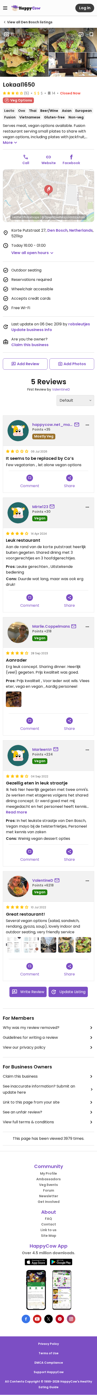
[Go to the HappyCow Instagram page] (71, 1319)
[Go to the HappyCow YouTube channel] (37, 1319)
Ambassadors (48, 1179)
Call (25, 163)
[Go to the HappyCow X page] (48, 1319)
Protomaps (31, 217)
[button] (48, 190)
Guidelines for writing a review (30, 1037)
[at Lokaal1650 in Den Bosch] (13, 699)
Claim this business (29, 345)
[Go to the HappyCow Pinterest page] (60, 1319)
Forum (48, 1190)
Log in (84, 8)
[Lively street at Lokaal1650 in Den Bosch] (48, 945)
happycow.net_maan (52, 424)
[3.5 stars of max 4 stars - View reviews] (13, 93)
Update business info (31, 329)
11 (12, 34)
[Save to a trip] (81, 34)
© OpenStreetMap (54, 217)
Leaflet (16, 217)
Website (48, 163)
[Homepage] (25, 8)
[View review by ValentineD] (18, 886)
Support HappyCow (49, 1372)
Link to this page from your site (31, 1102)
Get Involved (49, 1201)
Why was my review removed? (31, 1027)
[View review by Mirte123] (18, 512)
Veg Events (48, 1184)
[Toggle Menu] (5, 8)
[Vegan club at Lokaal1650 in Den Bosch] (83, 945)
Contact (48, 1224)
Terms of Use (48, 1353)
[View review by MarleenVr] (18, 755)
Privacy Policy (48, 1344)
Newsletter (48, 1196)
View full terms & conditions (28, 1122)
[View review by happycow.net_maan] (18, 430)
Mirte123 (40, 506)
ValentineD (61, 389)
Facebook (71, 163)
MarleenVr (42, 749)
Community (48, 1166)
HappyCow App (49, 1246)
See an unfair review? (22, 1112)
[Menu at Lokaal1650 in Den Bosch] (13, 945)
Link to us (48, 1230)
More (8, 142)
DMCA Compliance (48, 1363)
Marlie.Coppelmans (51, 626)
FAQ (48, 1218)
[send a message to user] (78, 425)
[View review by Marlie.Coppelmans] (18, 632)
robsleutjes (79, 324)
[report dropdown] (87, 425)
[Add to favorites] (91, 34)
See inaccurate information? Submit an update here (39, 1089)
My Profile (48, 1173)
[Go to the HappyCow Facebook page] (26, 1319)
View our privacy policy (24, 1047)
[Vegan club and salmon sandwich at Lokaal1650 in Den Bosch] (66, 945)
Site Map (48, 1235)
